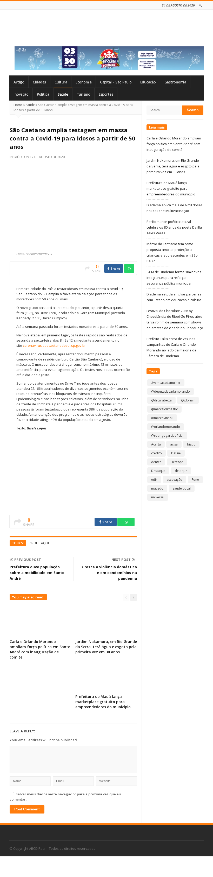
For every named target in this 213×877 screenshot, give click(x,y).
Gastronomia (175, 82)
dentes (156, 462)
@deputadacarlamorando (170, 391)
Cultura (61, 82)
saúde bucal (182, 488)
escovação (174, 479)
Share (115, 268)
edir (154, 479)
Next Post (121, 559)
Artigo (19, 82)
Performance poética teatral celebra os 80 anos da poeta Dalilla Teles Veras (174, 227)
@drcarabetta (161, 400)
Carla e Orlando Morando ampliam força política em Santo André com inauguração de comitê (40, 649)
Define (176, 453)
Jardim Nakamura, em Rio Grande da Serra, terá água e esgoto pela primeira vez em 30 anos (106, 646)
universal (157, 497)
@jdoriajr (188, 400)
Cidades (39, 82)
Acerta (156, 444)
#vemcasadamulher (166, 382)
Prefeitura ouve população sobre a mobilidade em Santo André (37, 572)
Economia (83, 82)
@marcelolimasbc (164, 409)
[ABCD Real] (47, 30)
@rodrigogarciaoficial (167, 435)
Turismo (83, 94)
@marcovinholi (162, 418)
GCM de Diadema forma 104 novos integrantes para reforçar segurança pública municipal (174, 278)
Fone (195, 479)
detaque (181, 471)
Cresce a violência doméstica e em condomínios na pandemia (109, 572)
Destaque (42, 543)
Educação (148, 82)
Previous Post (27, 559)
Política (43, 94)
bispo (191, 444)
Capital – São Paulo (116, 82)
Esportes (106, 94)
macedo (157, 488)
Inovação (21, 94)
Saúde (63, 94)
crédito (156, 453)
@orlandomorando (165, 427)
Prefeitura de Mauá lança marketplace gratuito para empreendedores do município (103, 701)
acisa (174, 444)
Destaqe (177, 462)
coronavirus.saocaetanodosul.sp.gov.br (54, 345)
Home (18, 105)
